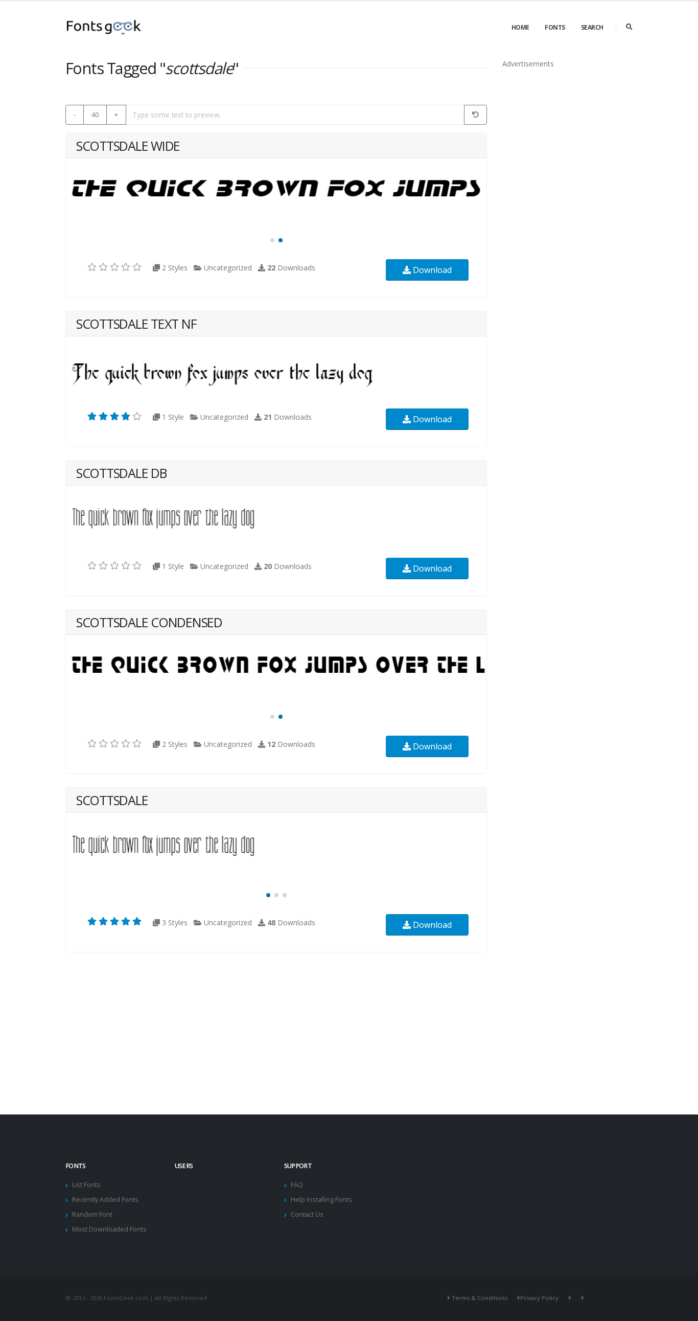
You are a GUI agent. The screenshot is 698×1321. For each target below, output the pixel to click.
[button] (272, 240)
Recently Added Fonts (105, 1199)
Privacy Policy (539, 1298)
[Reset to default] (475, 115)
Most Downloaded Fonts (109, 1229)
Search (592, 27)
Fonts (555, 27)
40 (95, 114)
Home (520, 27)
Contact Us (307, 1214)
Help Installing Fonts (321, 1199)
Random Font (92, 1214)
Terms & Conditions (479, 1298)
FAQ (297, 1184)
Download (431, 270)
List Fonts (86, 1184)
